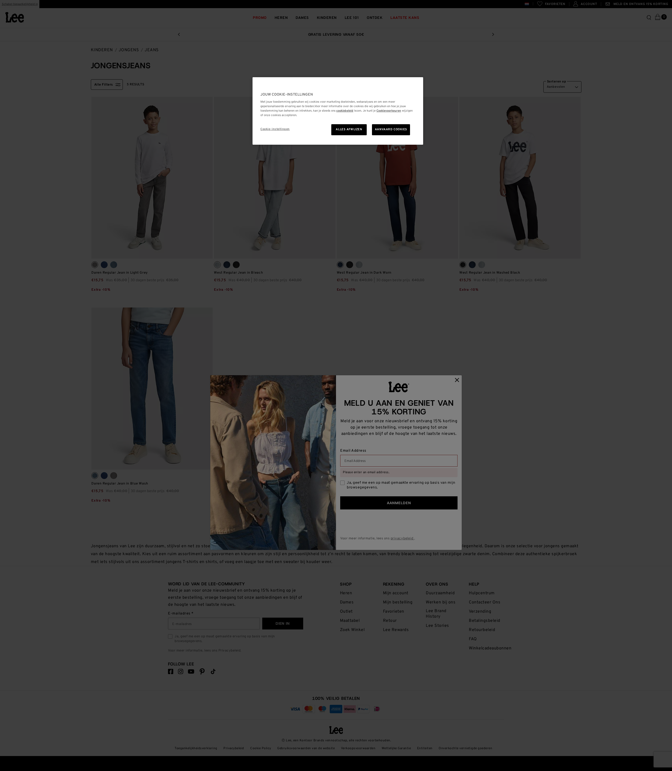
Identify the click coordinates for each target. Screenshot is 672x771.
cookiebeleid (344, 111)
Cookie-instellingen (275, 129)
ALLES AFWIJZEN (349, 129)
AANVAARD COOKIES (391, 129)
